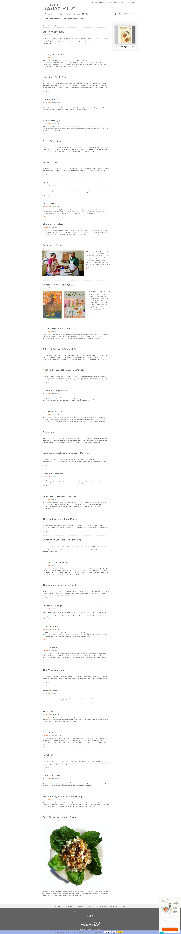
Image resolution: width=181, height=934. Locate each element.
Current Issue (50, 14)
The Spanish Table (53, 224)
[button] (170, 929)
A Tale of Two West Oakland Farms (61, 349)
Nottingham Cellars (53, 54)
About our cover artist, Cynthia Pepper (63, 370)
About (115, 2)
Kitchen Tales (50, 690)
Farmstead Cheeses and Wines (59, 496)
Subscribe (102, 2)
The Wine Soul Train (54, 670)
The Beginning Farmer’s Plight (59, 585)
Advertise (109, 2)
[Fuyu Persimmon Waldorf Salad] (75, 855)
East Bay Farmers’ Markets (74, 18)
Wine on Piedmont (53, 473)
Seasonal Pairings (52, 605)
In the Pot (48, 755)
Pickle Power (50, 203)
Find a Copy (94, 2)
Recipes (77, 14)
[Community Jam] (63, 263)
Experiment (49, 432)
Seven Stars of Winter (54, 141)
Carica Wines (50, 162)
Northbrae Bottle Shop (55, 77)
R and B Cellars (51, 626)
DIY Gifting (48, 732)
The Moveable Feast (53, 18)
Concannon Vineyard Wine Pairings (62, 539)
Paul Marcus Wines (53, 411)
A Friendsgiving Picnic (55, 390)
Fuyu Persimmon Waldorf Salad (60, 817)
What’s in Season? (52, 775)
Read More (46, 46)
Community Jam (52, 245)
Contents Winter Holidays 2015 (59, 284)
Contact (121, 2)
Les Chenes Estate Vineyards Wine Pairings (66, 453)
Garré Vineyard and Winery (57, 328)
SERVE (46, 182)
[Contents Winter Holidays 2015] (64, 304)
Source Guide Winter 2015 (56, 562)
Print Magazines (64, 14)
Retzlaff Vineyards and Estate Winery (62, 796)
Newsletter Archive (130, 2)
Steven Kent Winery (53, 31)
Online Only (49, 99)
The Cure (48, 711)
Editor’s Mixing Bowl (54, 120)
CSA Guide (86, 14)
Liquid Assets (50, 647)
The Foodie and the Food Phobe (60, 519)
